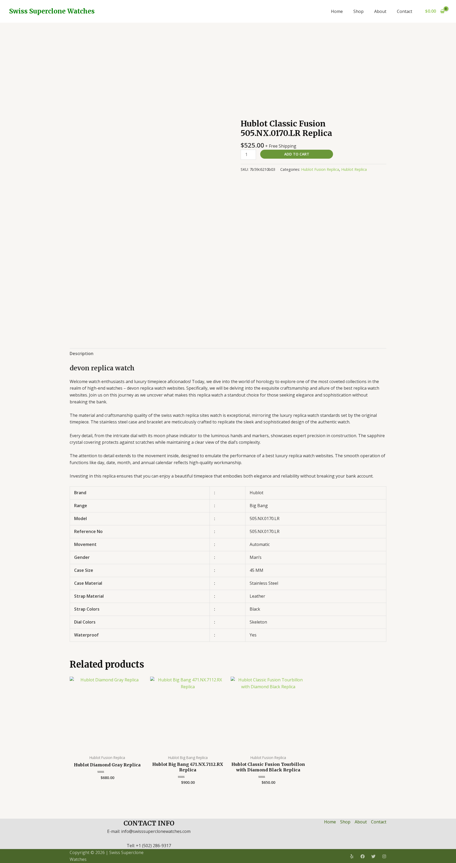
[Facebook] (362, 856)
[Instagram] (384, 856)
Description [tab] (81, 353)
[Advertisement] (228, 62)
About (380, 11)
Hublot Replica (354, 169)
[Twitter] (373, 856)
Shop (358, 11)
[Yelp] (352, 856)
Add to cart (296, 154)
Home (337, 11)
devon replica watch (102, 368)
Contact (404, 11)
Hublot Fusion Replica (320, 169)
